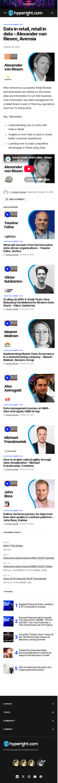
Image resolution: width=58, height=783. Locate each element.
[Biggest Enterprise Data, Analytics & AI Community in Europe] (8, 606)
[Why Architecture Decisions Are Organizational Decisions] (8, 669)
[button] (5, 13)
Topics (6, 712)
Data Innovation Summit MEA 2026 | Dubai (27, 566)
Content (7, 704)
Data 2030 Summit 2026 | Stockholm (24, 578)
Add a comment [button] (17, 199)
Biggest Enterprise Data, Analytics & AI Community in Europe (36, 605)
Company (7, 729)
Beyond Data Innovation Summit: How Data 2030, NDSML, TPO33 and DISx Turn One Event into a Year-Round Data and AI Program (35, 621)
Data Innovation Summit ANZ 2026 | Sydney (28, 558)
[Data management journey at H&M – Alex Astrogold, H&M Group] (29, 388)
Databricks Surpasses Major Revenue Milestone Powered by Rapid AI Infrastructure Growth (35, 653)
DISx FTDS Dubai (13, 545)
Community (9, 721)
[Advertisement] (29, 4)
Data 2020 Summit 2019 (13, 24)
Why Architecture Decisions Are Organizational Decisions (35, 668)
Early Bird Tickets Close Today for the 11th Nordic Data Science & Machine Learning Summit (36, 637)
